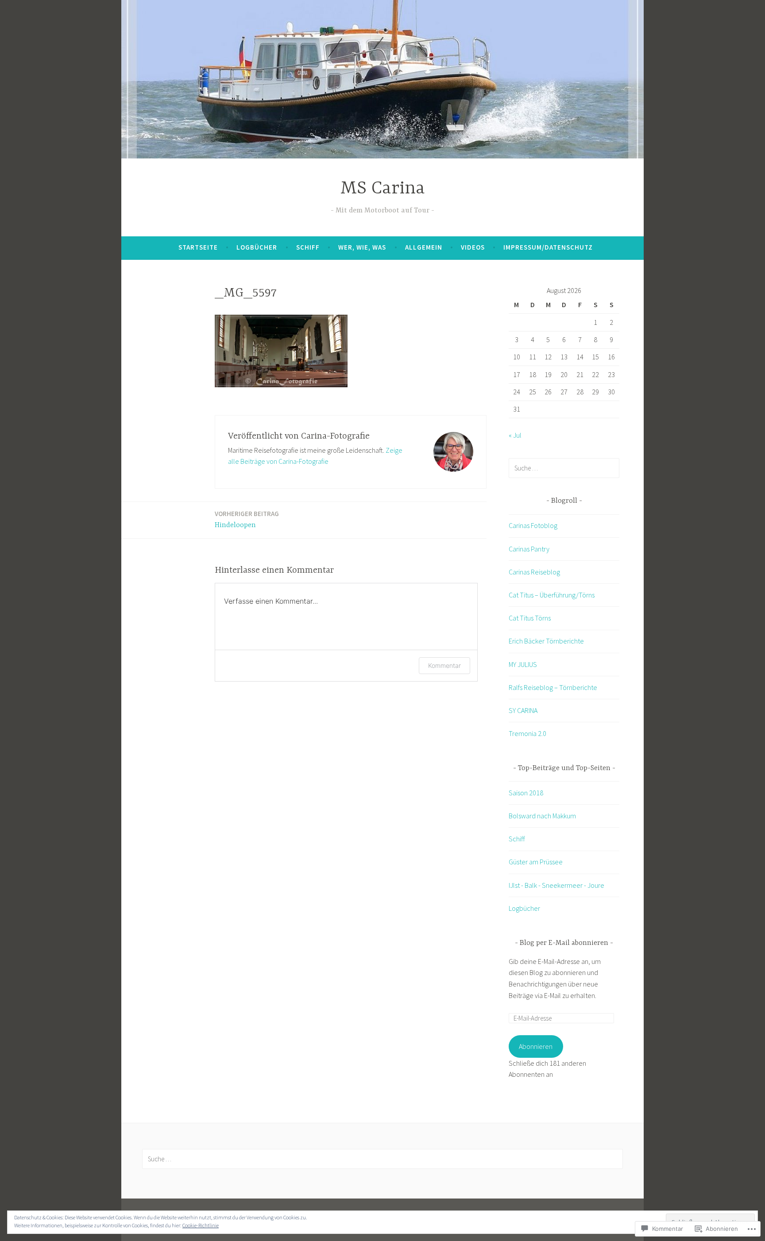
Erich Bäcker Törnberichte (546, 640)
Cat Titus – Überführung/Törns (552, 594)
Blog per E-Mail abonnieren (564, 943)
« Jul (515, 435)
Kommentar (444, 665)
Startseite (198, 247)
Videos (473, 247)
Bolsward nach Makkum (542, 815)
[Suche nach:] (564, 467)
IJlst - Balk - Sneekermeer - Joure (556, 885)
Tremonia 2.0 (527, 733)
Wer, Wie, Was (362, 247)
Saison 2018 (526, 792)
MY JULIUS (523, 664)
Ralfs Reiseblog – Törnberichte (553, 687)
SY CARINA (523, 710)
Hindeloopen (247, 519)
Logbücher (256, 247)
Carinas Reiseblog (534, 571)
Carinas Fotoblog (533, 525)
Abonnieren (535, 1046)
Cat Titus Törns (530, 617)
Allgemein (423, 247)
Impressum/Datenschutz (548, 247)
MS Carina (382, 188)
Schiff (308, 247)
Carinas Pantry (529, 548)
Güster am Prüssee (536, 861)
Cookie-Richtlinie (200, 1225)
